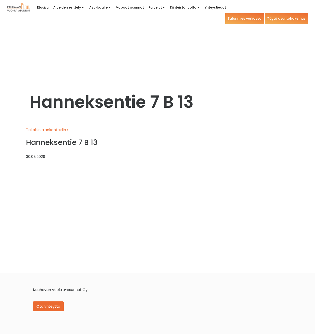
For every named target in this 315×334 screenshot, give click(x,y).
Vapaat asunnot (130, 7)
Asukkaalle (98, 7)
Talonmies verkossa (245, 18)
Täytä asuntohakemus (286, 18)
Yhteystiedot (215, 7)
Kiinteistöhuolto (183, 7)
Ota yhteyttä (48, 306)
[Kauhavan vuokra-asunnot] (18, 7)
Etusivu (43, 7)
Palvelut (155, 7)
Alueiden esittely (67, 7)
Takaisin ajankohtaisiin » (47, 129)
